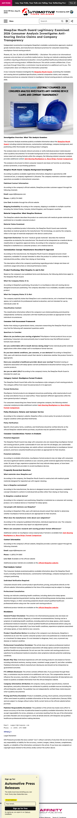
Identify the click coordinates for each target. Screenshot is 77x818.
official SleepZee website (48, 563)
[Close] (37, 777)
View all (72, 3)
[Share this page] (72, 21)
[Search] (62, 21)
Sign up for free (20, 808)
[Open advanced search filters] (67, 21)
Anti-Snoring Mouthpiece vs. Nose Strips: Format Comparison (48, 159)
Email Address (11, 800)
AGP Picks (6, 3)
